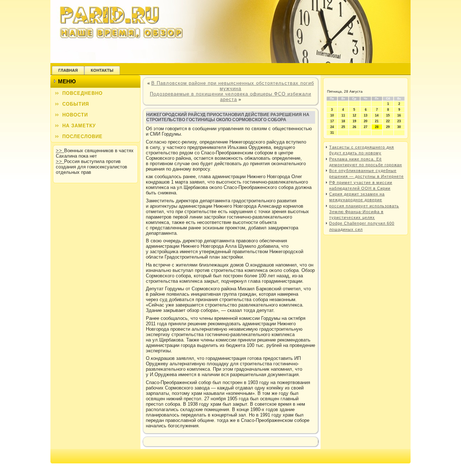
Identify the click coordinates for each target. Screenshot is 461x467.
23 (399, 121)
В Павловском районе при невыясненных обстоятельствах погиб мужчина (232, 85)
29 (388, 127)
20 (365, 121)
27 (365, 127)
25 (343, 127)
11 (343, 115)
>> (60, 150)
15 (388, 115)
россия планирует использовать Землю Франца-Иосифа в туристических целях (364, 212)
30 (399, 127)
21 (377, 121)
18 (343, 121)
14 (377, 115)
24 (332, 127)
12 (354, 115)
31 (332, 133)
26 (354, 127)
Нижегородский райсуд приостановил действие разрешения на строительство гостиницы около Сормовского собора (227, 117)
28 (377, 127)
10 (332, 115)
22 (388, 121)
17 (332, 121)
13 (365, 115)
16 (399, 115)
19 (354, 121)
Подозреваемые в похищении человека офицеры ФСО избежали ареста (230, 96)
